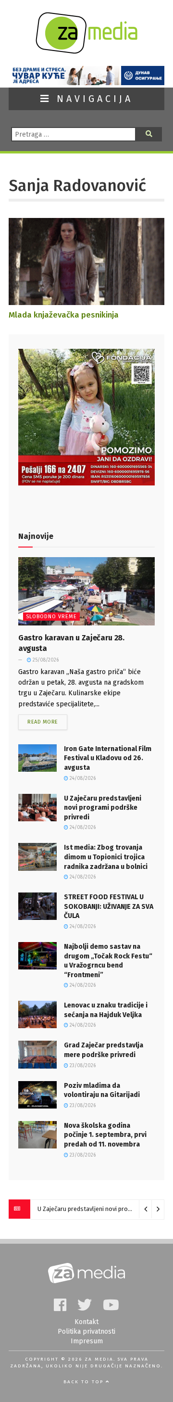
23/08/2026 (82, 1066)
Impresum (87, 1341)
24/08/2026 (82, 778)
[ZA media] (86, 51)
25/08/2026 (45, 660)
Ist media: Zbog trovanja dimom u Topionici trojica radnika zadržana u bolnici (106, 856)
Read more (42, 722)
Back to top (84, 1382)
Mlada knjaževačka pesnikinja (64, 314)
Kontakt (86, 1322)
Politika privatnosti (86, 1331)
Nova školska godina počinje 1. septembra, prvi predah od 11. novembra (105, 1135)
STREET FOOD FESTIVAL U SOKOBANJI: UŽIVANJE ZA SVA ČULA (108, 906)
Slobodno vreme (51, 616)
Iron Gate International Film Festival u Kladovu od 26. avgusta (107, 758)
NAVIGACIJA (92, 98)
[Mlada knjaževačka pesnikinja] (86, 300)
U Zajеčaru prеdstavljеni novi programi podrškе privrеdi (102, 807)
